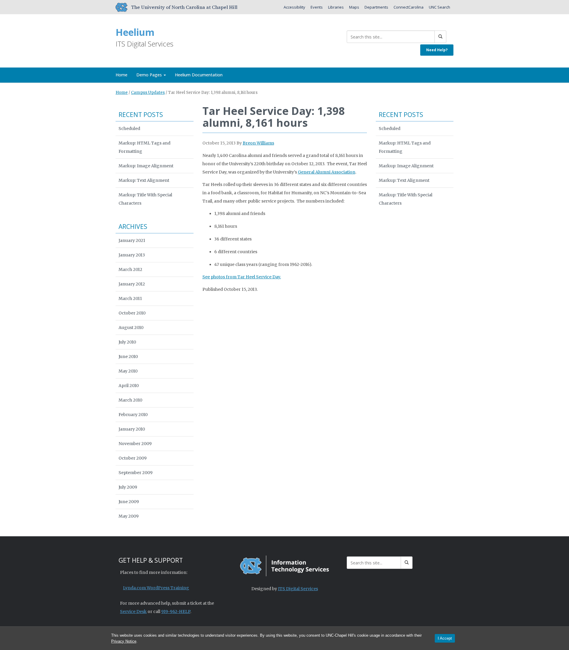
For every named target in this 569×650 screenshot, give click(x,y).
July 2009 (128, 487)
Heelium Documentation (199, 75)
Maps (354, 7)
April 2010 (129, 385)
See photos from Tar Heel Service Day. (241, 277)
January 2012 (132, 284)
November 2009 (135, 443)
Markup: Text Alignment (144, 180)
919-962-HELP (175, 611)
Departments (376, 7)
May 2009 (129, 516)
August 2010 (131, 327)
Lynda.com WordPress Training (156, 587)
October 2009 (133, 458)
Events (317, 7)
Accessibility (294, 7)
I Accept (445, 638)
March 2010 (130, 400)
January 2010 (132, 429)
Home (121, 75)
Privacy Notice (123, 641)
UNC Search (439, 7)
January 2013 (132, 255)
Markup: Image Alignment (146, 165)
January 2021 (132, 240)
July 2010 (127, 342)
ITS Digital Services (298, 588)
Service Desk (133, 611)
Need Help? (436, 49)
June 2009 (129, 501)
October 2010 (132, 313)
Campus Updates (148, 92)
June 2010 (128, 356)
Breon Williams (258, 143)
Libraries (336, 7)
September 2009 (136, 472)
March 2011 (130, 298)
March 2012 (130, 269)
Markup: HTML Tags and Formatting (144, 147)
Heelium (135, 32)
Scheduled (129, 128)
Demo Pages (149, 75)
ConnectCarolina (408, 7)
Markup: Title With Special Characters (145, 199)
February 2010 (133, 414)
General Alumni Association (326, 172)
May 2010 (128, 371)
